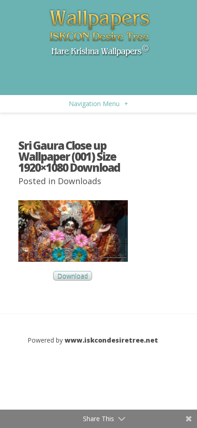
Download (72, 275)
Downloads (79, 180)
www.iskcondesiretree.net (111, 340)
